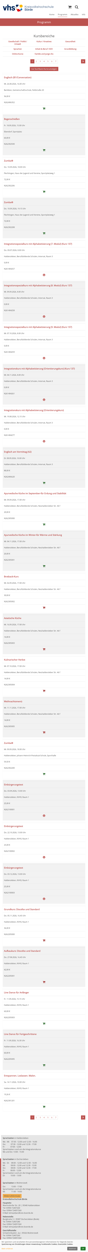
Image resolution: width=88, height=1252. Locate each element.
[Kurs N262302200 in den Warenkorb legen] (44, 774)
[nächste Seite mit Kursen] (83, 61)
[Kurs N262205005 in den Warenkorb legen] (44, 1065)
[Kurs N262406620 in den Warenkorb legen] (44, 483)
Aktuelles (74, 14)
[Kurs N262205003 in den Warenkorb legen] (44, 1023)
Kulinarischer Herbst (14, 659)
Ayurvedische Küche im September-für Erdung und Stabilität (35, 493)
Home (51, 14)
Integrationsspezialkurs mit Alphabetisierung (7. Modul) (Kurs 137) (38, 243)
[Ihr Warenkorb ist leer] (70, 7)
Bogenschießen (12, 119)
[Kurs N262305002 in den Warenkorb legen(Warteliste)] (44, 607)
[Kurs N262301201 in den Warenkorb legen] (44, 1107)
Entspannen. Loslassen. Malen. (20, 1075)
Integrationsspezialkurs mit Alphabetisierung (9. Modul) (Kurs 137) (38, 327)
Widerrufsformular (12, 1196)
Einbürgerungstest (13, 784)
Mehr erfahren (7, 1249)
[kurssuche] (76, 7)
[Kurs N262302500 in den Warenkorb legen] (44, 150)
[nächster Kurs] (83, 1117)
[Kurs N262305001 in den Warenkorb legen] (44, 566)
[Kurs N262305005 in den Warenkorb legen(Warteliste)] (44, 732)
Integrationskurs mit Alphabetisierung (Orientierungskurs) (34, 410)
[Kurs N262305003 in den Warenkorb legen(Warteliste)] (44, 649)
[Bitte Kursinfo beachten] (44, 275)
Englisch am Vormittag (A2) (18, 451)
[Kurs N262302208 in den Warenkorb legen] (44, 233)
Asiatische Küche (12, 618)
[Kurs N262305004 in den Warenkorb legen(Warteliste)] (44, 691)
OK (83, 1249)
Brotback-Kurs (11, 576)
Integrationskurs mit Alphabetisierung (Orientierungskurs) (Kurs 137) (39, 368)
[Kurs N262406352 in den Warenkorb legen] (44, 108)
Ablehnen (72, 1249)
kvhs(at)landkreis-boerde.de (21, 1213)
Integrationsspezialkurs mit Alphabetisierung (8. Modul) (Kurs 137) (38, 285)
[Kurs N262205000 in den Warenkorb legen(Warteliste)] (44, 940)
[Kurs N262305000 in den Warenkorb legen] (44, 524)
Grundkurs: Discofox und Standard (22, 909)
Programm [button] (62, 14)
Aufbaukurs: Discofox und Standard (22, 950)
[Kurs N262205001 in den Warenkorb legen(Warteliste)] (44, 982)
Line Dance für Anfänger (16, 992)
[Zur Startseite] (28, 8)
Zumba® (8, 160)
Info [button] (83, 14)
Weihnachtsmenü (13, 701)
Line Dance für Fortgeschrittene (20, 1034)
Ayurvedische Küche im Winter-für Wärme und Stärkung (33, 534)
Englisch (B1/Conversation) (17, 77)
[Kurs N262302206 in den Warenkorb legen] (44, 191)
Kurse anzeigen (44, 69)
